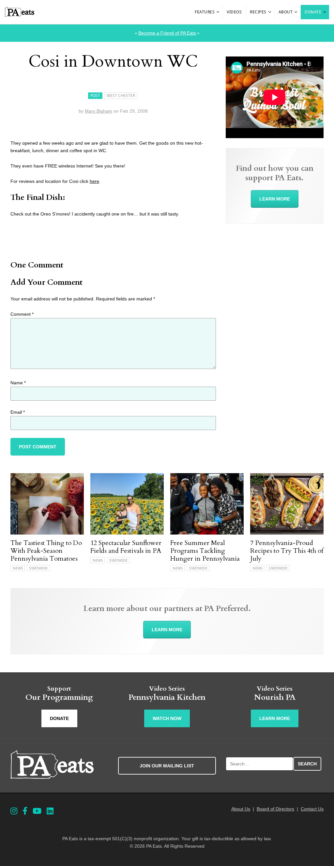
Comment (22, 314)
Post (95, 95)
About (286, 12)
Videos (234, 12)
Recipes (258, 12)
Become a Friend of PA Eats (167, 33)
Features (205, 12)
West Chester (121, 95)
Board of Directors (275, 808)
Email (17, 412)
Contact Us (312, 808)
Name (18, 382)
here (94, 181)
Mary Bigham (98, 111)
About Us (240, 808)
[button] (218, 12)
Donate (313, 12)
